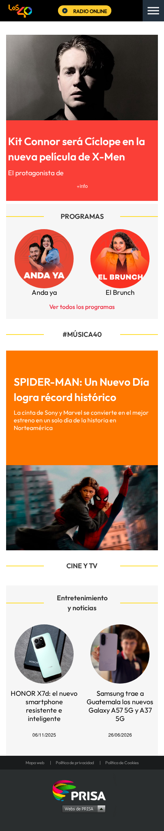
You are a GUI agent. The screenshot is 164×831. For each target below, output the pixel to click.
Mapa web (35, 762)
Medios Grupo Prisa (82, 808)
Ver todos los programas (82, 306)
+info (82, 185)
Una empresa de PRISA (82, 790)
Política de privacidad (75, 762)
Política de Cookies (122, 762)
